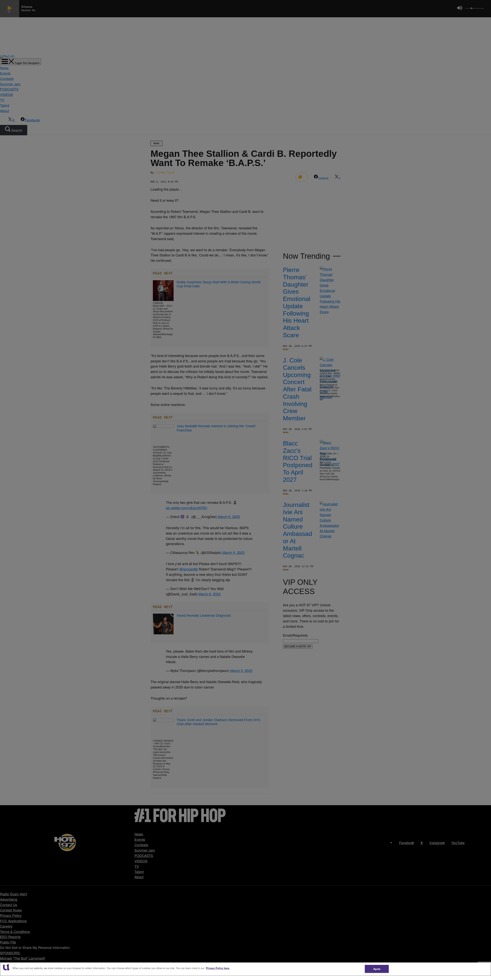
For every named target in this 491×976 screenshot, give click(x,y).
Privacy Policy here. (218, 968)
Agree (376, 969)
